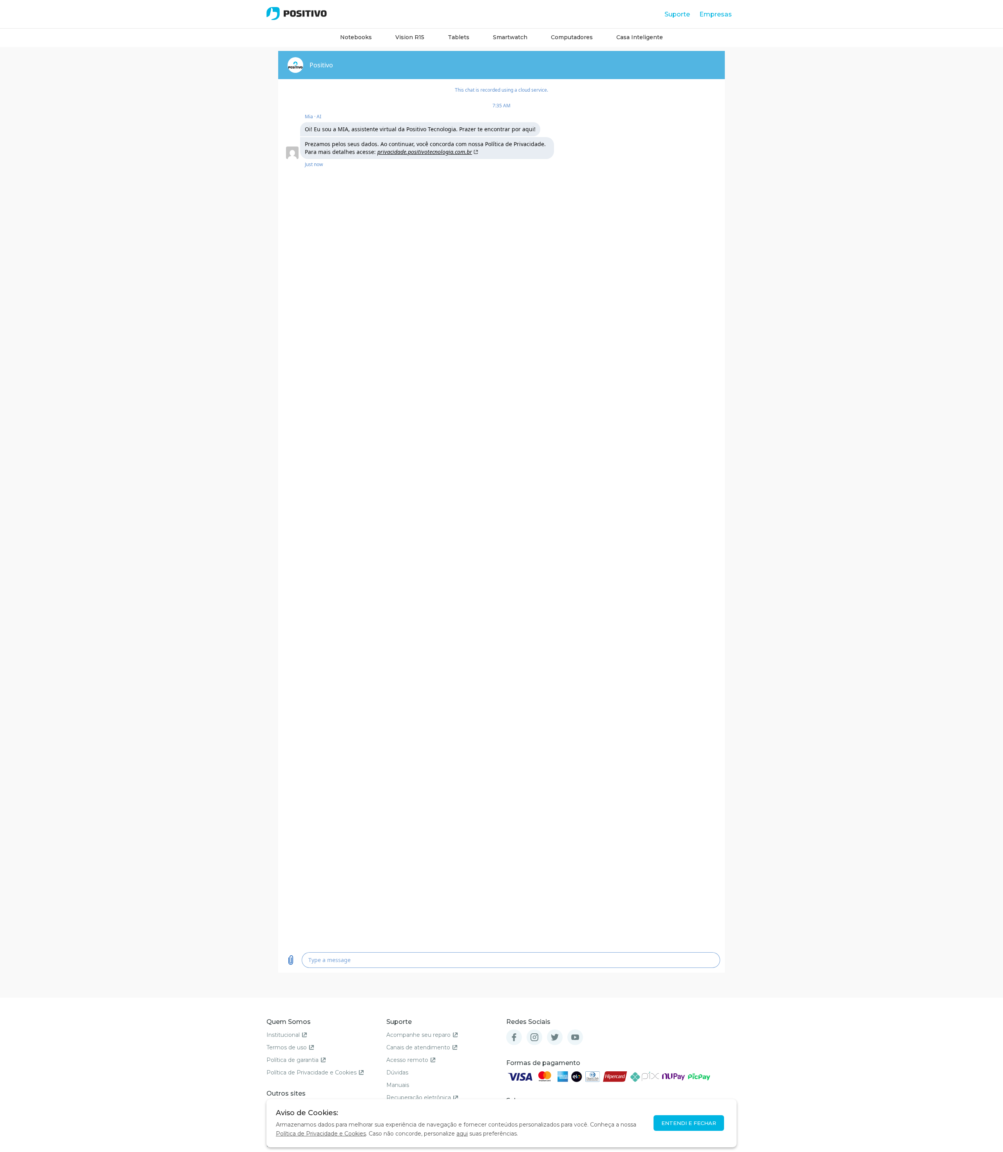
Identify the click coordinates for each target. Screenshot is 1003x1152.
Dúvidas (397, 1072)
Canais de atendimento (418, 1047)
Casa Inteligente (639, 37)
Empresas (715, 14)
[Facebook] (514, 1037)
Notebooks (356, 37)
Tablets (458, 37)
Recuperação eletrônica (418, 1097)
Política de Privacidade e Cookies (311, 1072)
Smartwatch (510, 37)
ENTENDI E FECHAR (688, 1123)
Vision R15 (409, 37)
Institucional (283, 1035)
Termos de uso (286, 1047)
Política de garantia (292, 1060)
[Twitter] (555, 1037)
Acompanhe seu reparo (418, 1035)
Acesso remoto (407, 1060)
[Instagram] (534, 1037)
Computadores (572, 37)
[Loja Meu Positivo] (296, 13)
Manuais (397, 1085)
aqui (462, 1133)
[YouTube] (575, 1037)
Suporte (677, 14)
